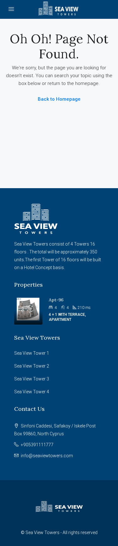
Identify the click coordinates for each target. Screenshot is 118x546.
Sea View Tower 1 (31, 353)
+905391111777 (37, 444)
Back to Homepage (59, 99)
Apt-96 (56, 300)
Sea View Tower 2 (31, 365)
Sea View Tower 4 (31, 391)
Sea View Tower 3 (31, 378)
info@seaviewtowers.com (47, 455)
